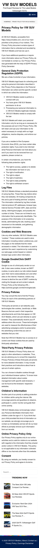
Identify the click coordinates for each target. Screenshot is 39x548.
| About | (24, 540)
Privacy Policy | (11, 543)
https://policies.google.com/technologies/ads (19, 287)
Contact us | (32, 540)
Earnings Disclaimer (25, 543)
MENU (34, 15)
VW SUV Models (19, 4)
